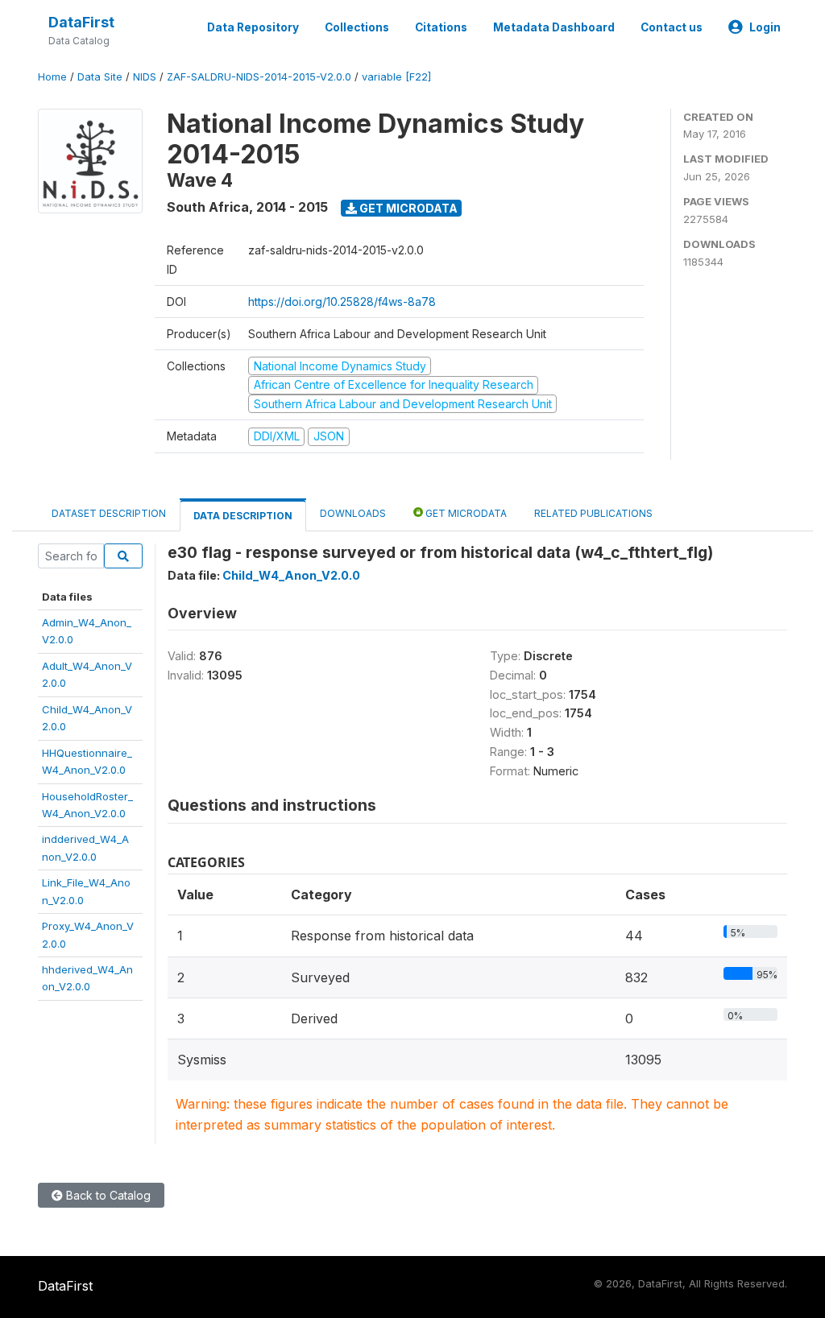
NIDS (144, 77)
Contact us (672, 27)
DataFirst (81, 22)
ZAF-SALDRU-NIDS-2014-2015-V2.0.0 (259, 77)
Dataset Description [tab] (109, 513)
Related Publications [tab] (593, 513)
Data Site (99, 77)
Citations (441, 27)
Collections (357, 27)
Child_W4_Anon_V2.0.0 (291, 575)
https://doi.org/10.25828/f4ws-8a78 (342, 301)
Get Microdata (407, 208)
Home (52, 77)
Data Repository (253, 27)
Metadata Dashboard (554, 27)
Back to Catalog (107, 1195)
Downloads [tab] (353, 513)
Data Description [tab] (242, 516)
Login (765, 27)
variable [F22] (396, 77)
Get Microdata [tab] (465, 513)
